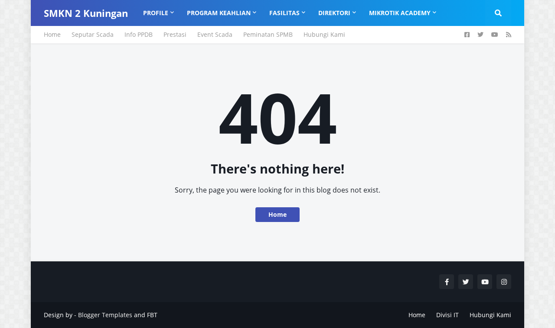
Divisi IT (447, 315)
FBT (152, 315)
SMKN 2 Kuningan (86, 12)
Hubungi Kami (324, 34)
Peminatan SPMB (268, 34)
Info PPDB (138, 34)
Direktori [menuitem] (334, 13)
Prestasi (174, 34)
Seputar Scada (93, 34)
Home (52, 34)
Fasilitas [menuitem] (284, 13)
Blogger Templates (105, 315)
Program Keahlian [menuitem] (219, 13)
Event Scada (214, 34)
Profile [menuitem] (155, 13)
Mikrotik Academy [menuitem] (400, 13)
